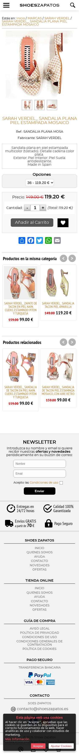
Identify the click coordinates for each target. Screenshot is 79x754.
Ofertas (39, 569)
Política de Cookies (39, 649)
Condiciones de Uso (39, 637)
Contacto (39, 561)
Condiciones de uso (44, 482)
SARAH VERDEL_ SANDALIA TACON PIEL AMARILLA (58, 305)
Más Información (17, 739)
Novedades (40, 565)
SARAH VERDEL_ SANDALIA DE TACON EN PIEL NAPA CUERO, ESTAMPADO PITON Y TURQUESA (20, 392)
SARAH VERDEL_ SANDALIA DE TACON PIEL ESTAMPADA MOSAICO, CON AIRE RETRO (58, 390)
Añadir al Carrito (32, 222)
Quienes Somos (40, 552)
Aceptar (38, 746)
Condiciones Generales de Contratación (39, 643)
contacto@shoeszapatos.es (42, 709)
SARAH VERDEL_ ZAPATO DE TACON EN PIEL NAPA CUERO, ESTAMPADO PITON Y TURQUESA (20, 308)
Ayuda (39, 556)
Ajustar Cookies (61, 746)
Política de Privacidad (39, 632)
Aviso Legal (40, 628)
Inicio (39, 548)
